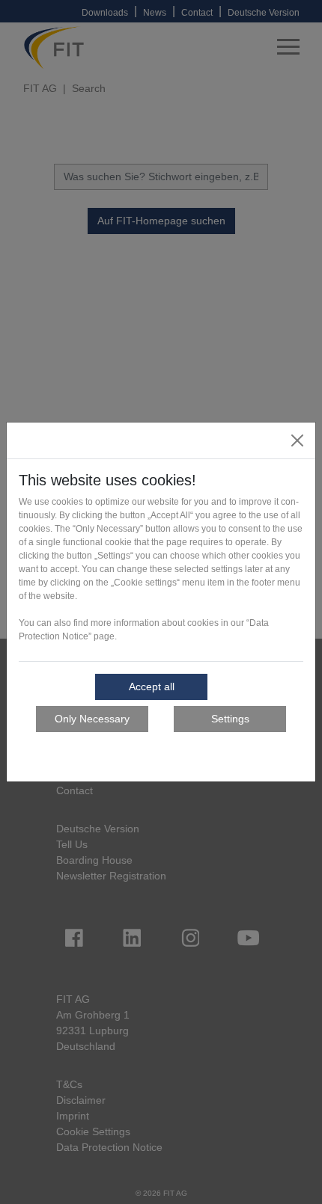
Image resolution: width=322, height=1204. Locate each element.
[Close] (297, 440)
